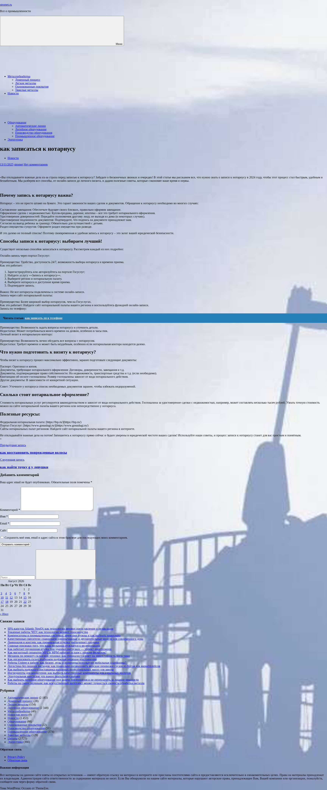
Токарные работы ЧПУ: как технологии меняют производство (48, 632)
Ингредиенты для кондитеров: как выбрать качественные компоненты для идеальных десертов (69, 672)
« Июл (4, 614)
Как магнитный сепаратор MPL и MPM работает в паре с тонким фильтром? (57, 652)
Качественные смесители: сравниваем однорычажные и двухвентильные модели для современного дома (75, 638)
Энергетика (15, 139)
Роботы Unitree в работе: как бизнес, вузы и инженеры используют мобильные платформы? (67, 662)
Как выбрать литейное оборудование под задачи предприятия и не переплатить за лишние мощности (73, 679)
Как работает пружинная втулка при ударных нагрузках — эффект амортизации (59, 649)
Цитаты (13, 738)
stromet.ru (6, 4)
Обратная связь (17, 760)
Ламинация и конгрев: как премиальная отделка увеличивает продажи (53, 642)
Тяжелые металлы (26, 90)
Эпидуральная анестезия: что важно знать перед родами (44, 676)
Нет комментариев (36, 164)
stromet (18, 164)
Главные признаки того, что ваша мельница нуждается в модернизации (54, 645)
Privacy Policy (16, 756)
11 (6, 597)
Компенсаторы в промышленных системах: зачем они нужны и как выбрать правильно (64, 635)
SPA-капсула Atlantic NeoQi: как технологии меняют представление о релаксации (60, 628)
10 (2, 597)
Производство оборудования (33, 132)
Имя (4, 516)
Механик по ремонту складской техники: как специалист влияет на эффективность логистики (69, 655)
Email (4, 523)
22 (24, 601)
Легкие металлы (25, 83)
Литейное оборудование (31, 129)
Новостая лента (18, 714)
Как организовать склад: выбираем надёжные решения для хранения (52, 659)
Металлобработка (19, 76)
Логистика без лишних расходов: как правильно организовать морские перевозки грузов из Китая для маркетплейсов (84, 666)
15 (24, 597)
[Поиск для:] (18, 577)
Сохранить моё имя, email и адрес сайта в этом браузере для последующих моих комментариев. (66, 537)
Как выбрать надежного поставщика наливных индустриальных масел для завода (61, 669)
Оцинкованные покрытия (31, 86)
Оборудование (17, 122)
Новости (13, 93)
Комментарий (10, 509)
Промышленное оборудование (34, 136)
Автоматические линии (30, 125)
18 (6, 601)
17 (2, 601)
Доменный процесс (27, 79)
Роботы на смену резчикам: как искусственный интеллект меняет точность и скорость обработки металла (76, 683)
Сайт (3, 530)
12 (11, 597)
